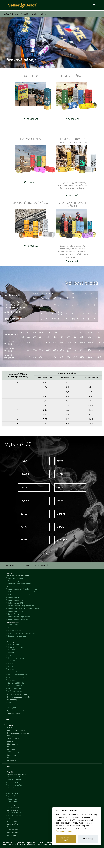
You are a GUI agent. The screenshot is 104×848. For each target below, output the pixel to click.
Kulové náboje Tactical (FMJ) (19, 619)
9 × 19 (10, 655)
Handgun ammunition (16, 658)
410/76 (43, 553)
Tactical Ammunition (16, 677)
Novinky (10, 727)
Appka (8, 719)
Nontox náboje (14, 581)
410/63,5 (62, 540)
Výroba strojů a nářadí (15, 711)
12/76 (24, 487)
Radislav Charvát (14, 780)
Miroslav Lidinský (13, 832)
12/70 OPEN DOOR (15, 688)
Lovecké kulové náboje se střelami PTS (23, 606)
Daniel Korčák (12, 821)
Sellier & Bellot (11, 14)
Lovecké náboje (14, 628)
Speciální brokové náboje (17, 636)
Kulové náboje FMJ (15, 611)
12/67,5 (25, 474)
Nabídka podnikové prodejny (18, 733)
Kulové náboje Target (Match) (19, 617)
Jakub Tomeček (13, 807)
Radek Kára (12, 799)
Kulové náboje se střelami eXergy (20, 595)
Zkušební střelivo (13, 713)
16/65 (60, 487)
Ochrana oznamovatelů (16, 747)
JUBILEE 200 (13, 625)
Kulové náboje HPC (15, 603)
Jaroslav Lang (12, 829)
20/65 (24, 513)
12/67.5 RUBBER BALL (16, 686)
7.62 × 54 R (12, 672)
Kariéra (10, 741)
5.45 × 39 (11, 680)
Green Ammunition (15, 647)
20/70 (24, 526)
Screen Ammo (13, 614)
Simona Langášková (15, 785)
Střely (10, 702)
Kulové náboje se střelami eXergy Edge (23, 589)
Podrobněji (32, 119)
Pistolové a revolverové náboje (18, 576)
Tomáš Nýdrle (12, 805)
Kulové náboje (12, 587)
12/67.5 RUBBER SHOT (16, 683)
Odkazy (10, 736)
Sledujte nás (11, 755)
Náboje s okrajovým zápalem (18, 694)
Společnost (10, 725)
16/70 (60, 500)
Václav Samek (13, 793)
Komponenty (12, 700)
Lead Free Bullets (14, 644)
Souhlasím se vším (66, 839)
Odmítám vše (87, 839)
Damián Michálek (14, 777)
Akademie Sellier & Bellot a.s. (18, 774)
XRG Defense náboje (16, 578)
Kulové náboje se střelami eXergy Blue (22, 592)
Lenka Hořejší (12, 835)
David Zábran (13, 796)
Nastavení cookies (64, 831)
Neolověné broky (14, 630)
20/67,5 (61, 513)
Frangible (11, 653)
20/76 (60, 526)
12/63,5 (25, 461)
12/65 (60, 461)
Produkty (25, 14)
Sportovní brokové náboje (18, 639)
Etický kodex (12, 758)
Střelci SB (9, 772)
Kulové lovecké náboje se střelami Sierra (23, 608)
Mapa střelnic (12, 744)
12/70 (60, 474)
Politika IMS (11, 760)
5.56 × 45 (11, 663)
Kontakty (9, 766)
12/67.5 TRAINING (15, 691)
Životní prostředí (13, 738)
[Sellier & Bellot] (31, 5)
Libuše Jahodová (14, 815)
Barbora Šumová (13, 827)
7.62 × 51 (11, 669)
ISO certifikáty (13, 752)
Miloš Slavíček (12, 824)
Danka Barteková (14, 813)
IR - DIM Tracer (14, 650)
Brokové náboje (39, 14)
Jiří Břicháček (13, 782)
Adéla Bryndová (14, 788)
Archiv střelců (12, 810)
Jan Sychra (12, 818)
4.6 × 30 (11, 661)
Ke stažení (11, 749)
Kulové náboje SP (14, 597)
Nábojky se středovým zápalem (19, 697)
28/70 (24, 540)
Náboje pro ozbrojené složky (18, 642)
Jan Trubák (12, 802)
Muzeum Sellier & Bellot (16, 730)
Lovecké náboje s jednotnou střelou (22, 633)
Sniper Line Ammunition (17, 675)
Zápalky (11, 705)
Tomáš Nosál (13, 791)
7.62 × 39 (11, 666)
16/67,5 (25, 500)
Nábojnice (12, 708)
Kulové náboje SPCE (15, 600)
